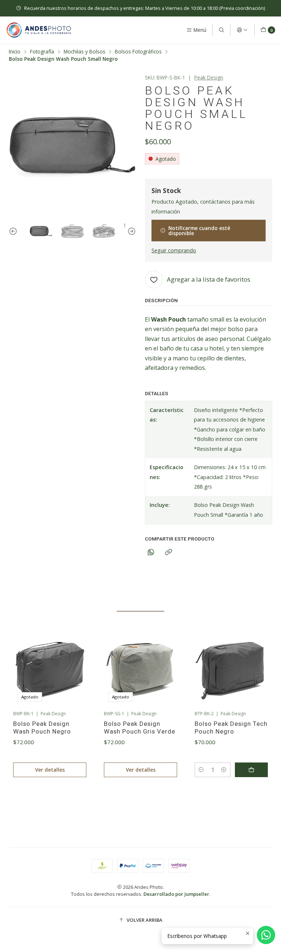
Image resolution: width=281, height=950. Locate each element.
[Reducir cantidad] (201, 770)
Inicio (14, 51)
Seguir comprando (173, 250)
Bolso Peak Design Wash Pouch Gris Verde (139, 727)
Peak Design (208, 77)
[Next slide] (130, 231)
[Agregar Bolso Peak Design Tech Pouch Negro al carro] (251, 769)
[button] (94, 802)
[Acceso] (242, 30)
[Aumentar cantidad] (224, 770)
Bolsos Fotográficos (138, 51)
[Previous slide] (14, 231)
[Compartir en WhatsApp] (151, 552)
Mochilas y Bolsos (84, 51)
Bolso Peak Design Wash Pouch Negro (42, 727)
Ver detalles (50, 769)
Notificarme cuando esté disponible (199, 230)
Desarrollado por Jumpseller (176, 894)
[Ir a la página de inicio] (38, 30)
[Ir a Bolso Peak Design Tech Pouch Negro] (231, 669)
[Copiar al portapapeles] (168, 552)
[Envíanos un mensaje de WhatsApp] (266, 935)
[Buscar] (221, 30)
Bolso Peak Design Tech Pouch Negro (231, 727)
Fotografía (42, 51)
